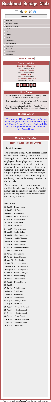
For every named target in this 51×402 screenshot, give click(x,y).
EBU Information (10, 43)
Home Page (8, 20)
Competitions (9, 40)
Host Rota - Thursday (12, 26)
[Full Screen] (17, 12)
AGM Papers (9, 29)
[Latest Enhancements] (26, 12)
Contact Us (8, 49)
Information (9, 32)
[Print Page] (21, 12)
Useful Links (9, 46)
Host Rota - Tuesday (11, 23)
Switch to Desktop (26, 58)
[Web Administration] (30, 12)
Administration (10, 51)
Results (7, 37)
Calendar (8, 34)
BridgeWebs (9, 54)
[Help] (35, 12)
